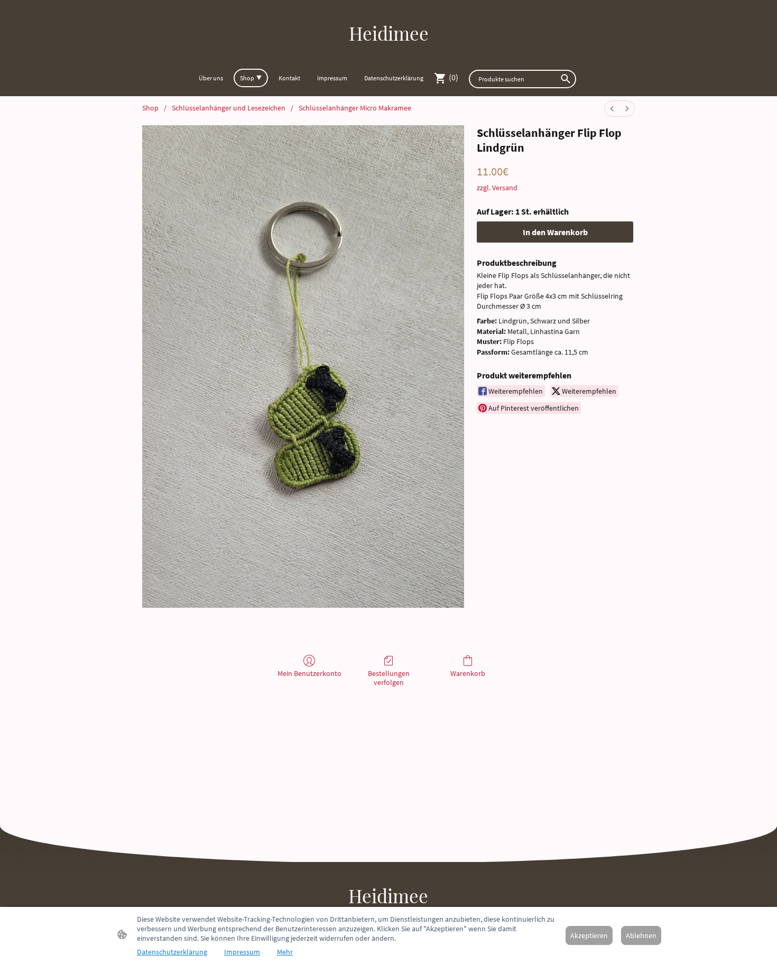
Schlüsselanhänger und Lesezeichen (228, 108)
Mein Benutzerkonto (309, 673)
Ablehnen (641, 935)
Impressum (242, 952)
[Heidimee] (389, 55)
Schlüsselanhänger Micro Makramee (355, 108)
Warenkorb (467, 673)
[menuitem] (612, 108)
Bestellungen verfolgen (389, 678)
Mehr (285, 952)
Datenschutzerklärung (172, 952)
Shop (150, 108)
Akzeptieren (589, 935)
